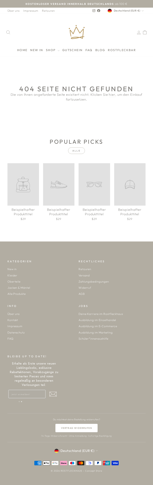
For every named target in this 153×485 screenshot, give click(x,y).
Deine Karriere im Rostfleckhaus (101, 314)
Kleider (12, 275)
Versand (84, 275)
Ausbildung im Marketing (96, 332)
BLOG (100, 50)
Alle (76, 150)
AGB (82, 294)
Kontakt (12, 320)
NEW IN (36, 50)
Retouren (48, 10)
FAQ (89, 50)
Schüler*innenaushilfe (93, 338)
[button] (53, 394)
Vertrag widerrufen (76, 427)
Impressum (30, 10)
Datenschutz (16, 332)
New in (12, 269)
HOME (22, 50)
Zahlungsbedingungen (94, 281)
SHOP (51, 50)
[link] (19, 401)
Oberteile (14, 281)
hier (112, 94)
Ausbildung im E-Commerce (98, 326)
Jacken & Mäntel (18, 287)
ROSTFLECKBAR (122, 50)
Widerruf (85, 287)
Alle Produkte (16, 294)
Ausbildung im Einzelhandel (97, 320)
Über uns (13, 10)
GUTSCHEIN (72, 50)
